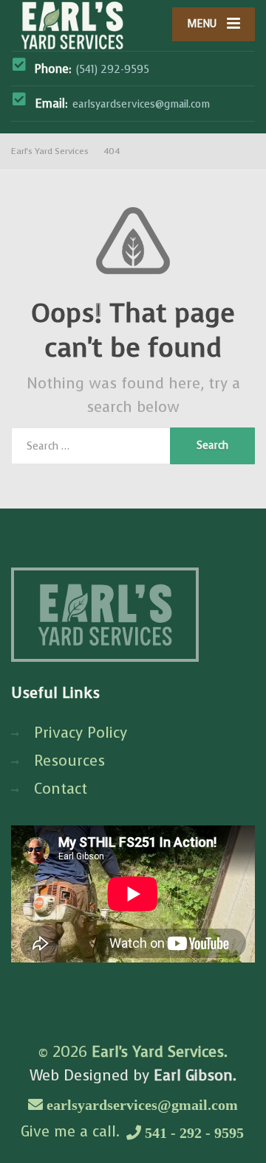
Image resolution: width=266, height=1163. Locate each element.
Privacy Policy (80, 733)
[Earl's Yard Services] (72, 25)
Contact (60, 789)
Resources (69, 761)
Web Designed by (133, 1076)
